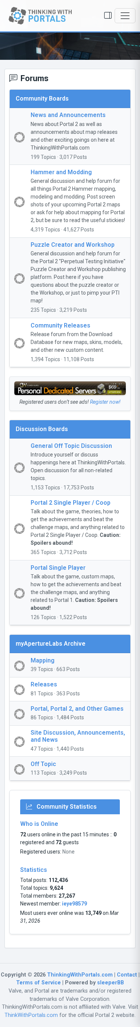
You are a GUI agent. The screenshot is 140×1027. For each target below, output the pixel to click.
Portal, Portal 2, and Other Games (77, 708)
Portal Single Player (58, 567)
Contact (127, 975)
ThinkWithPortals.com (31, 1015)
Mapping (43, 660)
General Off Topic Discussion (71, 445)
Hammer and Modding (61, 172)
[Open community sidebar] (108, 16)
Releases (44, 684)
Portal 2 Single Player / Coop (71, 502)
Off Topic (43, 764)
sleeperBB (110, 983)
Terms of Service (38, 983)
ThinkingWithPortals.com (80, 975)
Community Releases (60, 325)
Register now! (105, 402)
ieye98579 (74, 904)
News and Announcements (68, 115)
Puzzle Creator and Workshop (73, 244)
